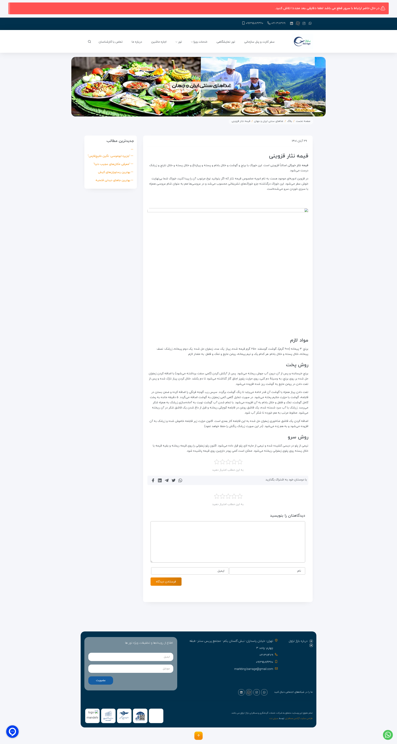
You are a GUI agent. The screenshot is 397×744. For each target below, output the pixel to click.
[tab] (298, 641)
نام (299, 571)
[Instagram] (304, 23)
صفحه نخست (303, 121)
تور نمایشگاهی (225, 42)
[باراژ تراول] (302, 42)
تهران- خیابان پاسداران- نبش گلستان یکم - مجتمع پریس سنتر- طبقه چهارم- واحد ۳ (231, 644)
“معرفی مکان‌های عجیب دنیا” (111, 164)
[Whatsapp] (310, 23)
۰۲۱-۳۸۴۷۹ (278, 23)
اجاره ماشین (158, 42)
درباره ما (137, 42)
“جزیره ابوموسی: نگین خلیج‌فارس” (109, 156)
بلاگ (289, 121)
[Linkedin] (291, 23)
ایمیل (221, 571)
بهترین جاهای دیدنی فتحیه (113, 180)
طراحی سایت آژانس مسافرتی (299, 718)
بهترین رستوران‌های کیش (114, 172)
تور (180, 42)
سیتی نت (273, 718)
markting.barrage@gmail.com (253, 669)
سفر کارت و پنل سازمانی (259, 42)
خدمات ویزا (200, 42)
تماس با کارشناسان (111, 42)
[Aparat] (298, 23)
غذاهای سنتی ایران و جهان (268, 121)
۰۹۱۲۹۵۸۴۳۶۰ (254, 23)
